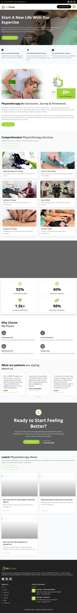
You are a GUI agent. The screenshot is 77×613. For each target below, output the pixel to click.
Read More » (7, 510)
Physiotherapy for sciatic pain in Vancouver (57, 500)
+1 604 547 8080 (48, 443)
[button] (74, 6)
